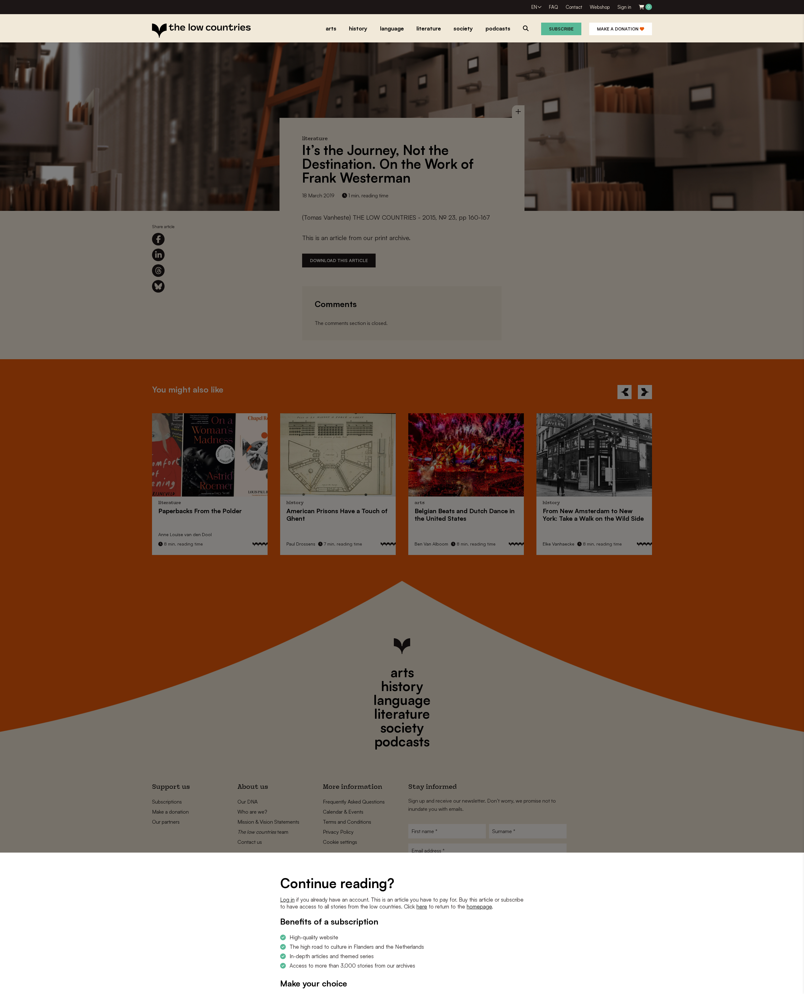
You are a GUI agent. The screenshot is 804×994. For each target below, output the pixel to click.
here (421, 906)
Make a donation (618, 28)
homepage (479, 906)
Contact (574, 7)
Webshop (600, 7)
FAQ (553, 7)
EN (534, 7)
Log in (287, 899)
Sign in (624, 7)
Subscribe (561, 28)
